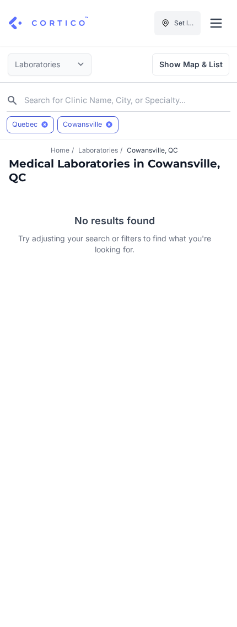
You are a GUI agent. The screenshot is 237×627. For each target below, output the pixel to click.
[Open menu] (216, 23)
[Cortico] (48, 23)
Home (60, 150)
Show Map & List (191, 64)
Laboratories (98, 150)
